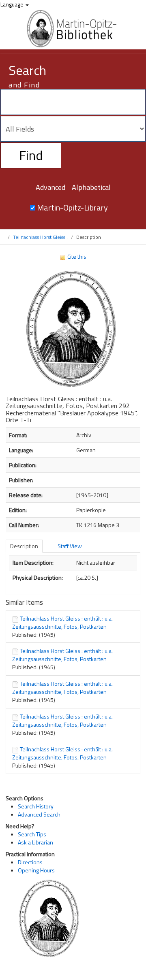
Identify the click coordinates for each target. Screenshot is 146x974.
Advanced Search (39, 814)
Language (12, 4)
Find (31, 155)
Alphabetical (91, 187)
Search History (36, 806)
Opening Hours (36, 870)
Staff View (70, 546)
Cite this (76, 256)
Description (24, 546)
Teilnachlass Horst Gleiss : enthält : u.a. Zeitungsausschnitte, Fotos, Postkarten (62, 622)
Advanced (50, 187)
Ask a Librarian (35, 842)
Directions (30, 862)
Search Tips (32, 834)
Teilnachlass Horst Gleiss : (40, 237)
